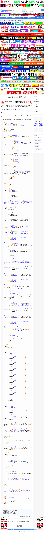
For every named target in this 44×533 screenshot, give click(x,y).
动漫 (30, 11)
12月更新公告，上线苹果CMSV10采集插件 (7, 521)
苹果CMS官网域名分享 (4, 525)
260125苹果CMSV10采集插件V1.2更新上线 (7, 524)
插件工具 (29, 17)
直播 (31, 11)
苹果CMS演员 (39, 137)
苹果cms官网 (35, 137)
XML (9, 529)
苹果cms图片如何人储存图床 (7, 516)
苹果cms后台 (39, 149)
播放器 (24, 11)
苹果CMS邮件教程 (36, 143)
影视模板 (7, 17)
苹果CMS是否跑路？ (20, 525)
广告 (19, 532)
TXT (13, 529)
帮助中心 (7, 529)
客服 (15, 532)
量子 (32, 11)
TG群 (24, 532)
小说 (25, 11)
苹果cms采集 (35, 149)
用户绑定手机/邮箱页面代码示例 (21, 524)
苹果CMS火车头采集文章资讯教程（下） (26, 516)
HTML (11, 529)
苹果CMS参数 (35, 140)
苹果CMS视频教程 (36, 146)
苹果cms (13, 106)
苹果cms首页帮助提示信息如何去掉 (19, 20)
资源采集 (13, 17)
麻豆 (33, 11)
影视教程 (23, 17)
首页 (6, 20)
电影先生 (27, 11)
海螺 (22, 11)
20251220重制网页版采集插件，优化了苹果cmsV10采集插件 (23, 521)
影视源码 (19, 17)
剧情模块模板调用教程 (20, 526)
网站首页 (3, 17)
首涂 (28, 11)
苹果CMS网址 (39, 140)
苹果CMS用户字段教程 (4, 526)
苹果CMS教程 (12, 20)
